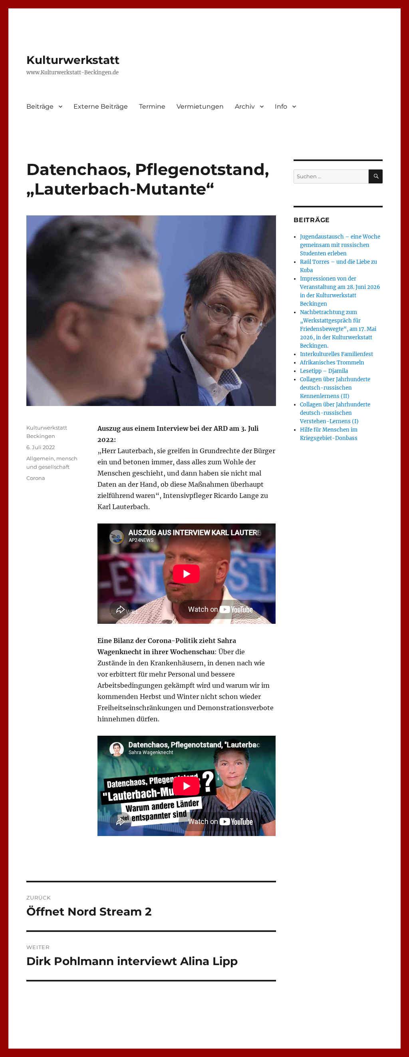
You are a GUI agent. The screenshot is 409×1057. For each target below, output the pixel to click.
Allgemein (40, 458)
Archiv (245, 106)
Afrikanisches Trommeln (332, 362)
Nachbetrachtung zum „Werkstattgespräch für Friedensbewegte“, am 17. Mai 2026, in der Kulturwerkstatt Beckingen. (338, 329)
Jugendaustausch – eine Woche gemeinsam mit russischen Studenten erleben (340, 245)
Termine (152, 106)
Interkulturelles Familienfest (336, 354)
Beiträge (40, 106)
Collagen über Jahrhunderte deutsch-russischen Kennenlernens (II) (335, 388)
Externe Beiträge (100, 106)
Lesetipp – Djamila (324, 371)
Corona (35, 478)
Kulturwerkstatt (72, 60)
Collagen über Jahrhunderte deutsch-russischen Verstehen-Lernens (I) (335, 413)
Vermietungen (200, 106)
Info (281, 106)
